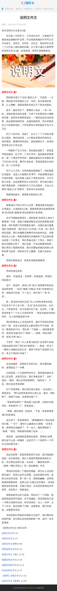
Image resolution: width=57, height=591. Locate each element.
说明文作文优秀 (9, 544)
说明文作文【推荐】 (11, 581)
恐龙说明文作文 (9, 570)
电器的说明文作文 (10, 565)
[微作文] (28, 3)
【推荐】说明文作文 (11, 576)
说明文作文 (7, 533)
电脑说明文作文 (9, 560)
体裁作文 (28, 9)
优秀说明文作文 (9, 549)
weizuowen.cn (32, 588)
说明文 (38, 9)
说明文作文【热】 (10, 554)
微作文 (19, 9)
